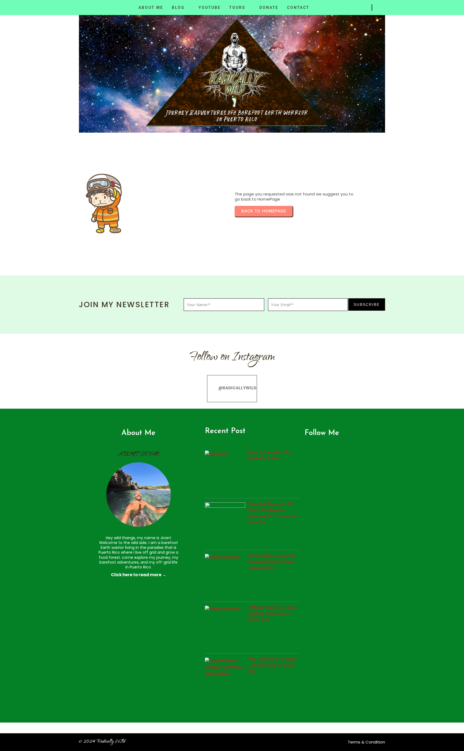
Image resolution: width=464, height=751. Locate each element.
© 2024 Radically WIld (102, 742)
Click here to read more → (138, 575)
